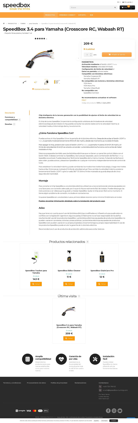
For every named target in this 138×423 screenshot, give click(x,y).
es (119, 2)
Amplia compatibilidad (43, 357)
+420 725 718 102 (109, 386)
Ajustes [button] (96, 420)
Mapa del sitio (61, 417)
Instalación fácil (108, 357)
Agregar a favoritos (41, 89)
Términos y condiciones (12, 383)
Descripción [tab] (10, 113)
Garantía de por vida (75, 357)
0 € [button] (127, 7)
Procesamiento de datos (36, 383)
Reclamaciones (80, 383)
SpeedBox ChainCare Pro (102, 271)
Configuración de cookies (77, 417)
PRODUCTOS (50, 15)
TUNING (23, 23)
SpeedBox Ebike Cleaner (69, 271)
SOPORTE (82, 15)
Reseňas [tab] (9, 124)
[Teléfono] (100, 386)
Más (83, 100)
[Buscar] (115, 7)
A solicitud (90, 49)
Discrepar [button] (104, 420)
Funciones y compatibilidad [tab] (12, 118)
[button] (133, 7)
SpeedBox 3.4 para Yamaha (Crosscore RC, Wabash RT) (69, 326)
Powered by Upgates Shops (94, 417)
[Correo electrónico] (100, 390)
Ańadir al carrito (118, 54)
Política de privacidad (59, 383)
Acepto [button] (113, 420)
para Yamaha (33, 23)
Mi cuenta (127, 2)
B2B (91, 15)
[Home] (16, 6)
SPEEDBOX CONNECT (67, 15)
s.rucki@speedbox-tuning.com (115, 390)
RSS (67, 417)
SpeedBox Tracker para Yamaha (36, 272)
